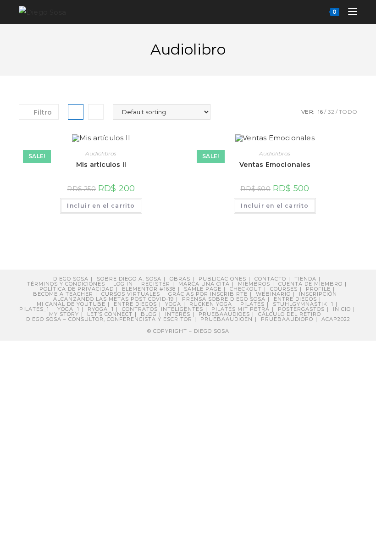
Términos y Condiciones (66, 284)
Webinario (273, 294)
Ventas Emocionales (274, 164)
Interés (177, 314)
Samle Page (202, 289)
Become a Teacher (63, 294)
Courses (284, 289)
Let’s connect (110, 314)
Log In (123, 284)
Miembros (254, 284)
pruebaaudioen (226, 319)
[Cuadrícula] (75, 112)
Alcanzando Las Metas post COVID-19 (113, 299)
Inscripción (318, 294)
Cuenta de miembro (310, 284)
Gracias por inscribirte (208, 294)
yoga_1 (68, 309)
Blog (149, 314)
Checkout (246, 289)
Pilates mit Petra (240, 309)
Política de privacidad (76, 289)
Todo (348, 111)
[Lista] (96, 112)
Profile (318, 289)
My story (64, 314)
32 (331, 111)
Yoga (173, 304)
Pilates (252, 304)
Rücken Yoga (210, 304)
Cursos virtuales (130, 294)
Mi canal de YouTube (71, 304)
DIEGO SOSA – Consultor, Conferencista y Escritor (109, 319)
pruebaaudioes (224, 314)
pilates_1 (34, 309)
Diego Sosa (70, 279)
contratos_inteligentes (162, 309)
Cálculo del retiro (289, 314)
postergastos (301, 309)
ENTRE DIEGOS (135, 304)
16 (320, 111)
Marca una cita (204, 284)
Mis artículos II (101, 164)
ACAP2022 (335, 319)
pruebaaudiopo (287, 319)
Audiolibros (100, 153)
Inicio (342, 309)
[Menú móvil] (349, 11)
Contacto (270, 279)
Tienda (305, 279)
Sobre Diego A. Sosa (129, 279)
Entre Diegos (295, 299)
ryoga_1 (101, 309)
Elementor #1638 (149, 289)
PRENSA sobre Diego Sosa (223, 299)
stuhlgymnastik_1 (303, 304)
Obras (180, 279)
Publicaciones (222, 279)
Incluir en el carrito (101, 205)
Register (155, 284)
